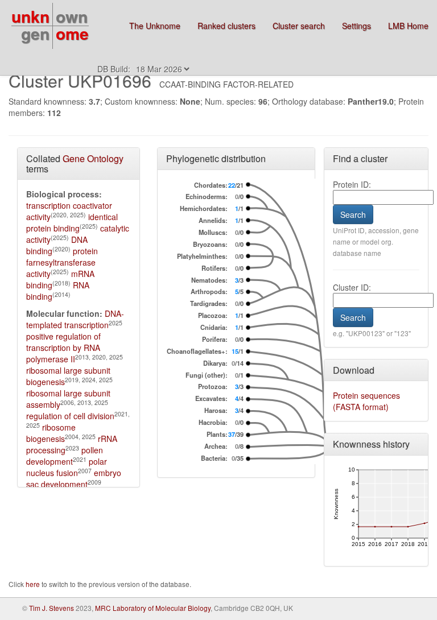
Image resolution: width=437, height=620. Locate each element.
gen (35, 33)
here (34, 584)
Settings (356, 25)
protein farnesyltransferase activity (62, 262)
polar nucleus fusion (66, 467)
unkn (30, 16)
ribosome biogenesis (51, 432)
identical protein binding (72, 222)
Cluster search (299, 25)
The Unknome (154, 25)
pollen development (64, 455)
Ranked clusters (226, 25)
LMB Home (408, 25)
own (72, 16)
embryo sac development (73, 478)
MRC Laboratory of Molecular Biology (153, 608)
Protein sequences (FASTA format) (366, 401)
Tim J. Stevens (51, 608)
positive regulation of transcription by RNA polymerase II (63, 347)
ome (72, 33)
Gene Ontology (93, 158)
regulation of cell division (70, 415)
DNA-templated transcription (75, 319)
